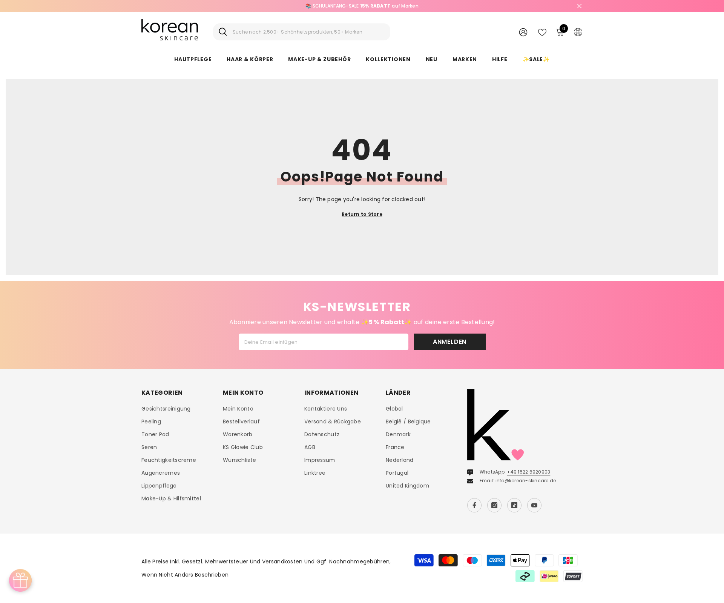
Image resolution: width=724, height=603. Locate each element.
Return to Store (362, 214)
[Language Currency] (578, 31)
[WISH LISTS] (542, 32)
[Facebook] (474, 505)
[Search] (301, 31)
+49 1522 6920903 (528, 472)
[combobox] (308, 31)
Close (579, 6)
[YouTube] (534, 505)
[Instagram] (494, 505)
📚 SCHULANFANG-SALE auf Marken (362, 6)
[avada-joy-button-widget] (20, 580)
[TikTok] (514, 505)
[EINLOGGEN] (523, 32)
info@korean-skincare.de (525, 480)
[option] (362, 6)
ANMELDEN (449, 341)
